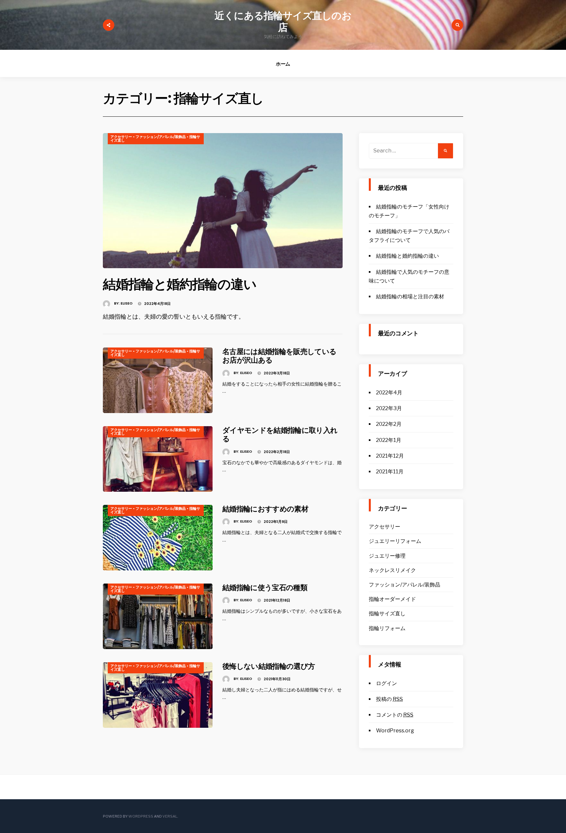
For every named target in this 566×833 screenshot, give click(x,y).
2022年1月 (388, 440)
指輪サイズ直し (387, 613)
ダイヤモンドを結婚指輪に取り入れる (279, 434)
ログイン (386, 683)
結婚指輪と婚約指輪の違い (179, 284)
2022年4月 (389, 392)
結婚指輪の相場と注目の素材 (410, 296)
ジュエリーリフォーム (395, 541)
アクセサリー (121, 136)
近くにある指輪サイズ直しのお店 (283, 21)
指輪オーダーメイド (392, 599)
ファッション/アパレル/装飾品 (161, 136)
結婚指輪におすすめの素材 (265, 509)
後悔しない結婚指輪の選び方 (268, 666)
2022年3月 (389, 408)
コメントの (394, 715)
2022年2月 (389, 424)
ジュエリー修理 (387, 556)
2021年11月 (390, 471)
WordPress (140, 816)
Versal (169, 816)
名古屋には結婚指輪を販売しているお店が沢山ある (279, 356)
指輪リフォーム (387, 628)
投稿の (389, 699)
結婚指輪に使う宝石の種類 (264, 588)
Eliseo (127, 303)
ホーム (283, 63)
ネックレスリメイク (392, 570)
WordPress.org (395, 730)
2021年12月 (390, 456)
